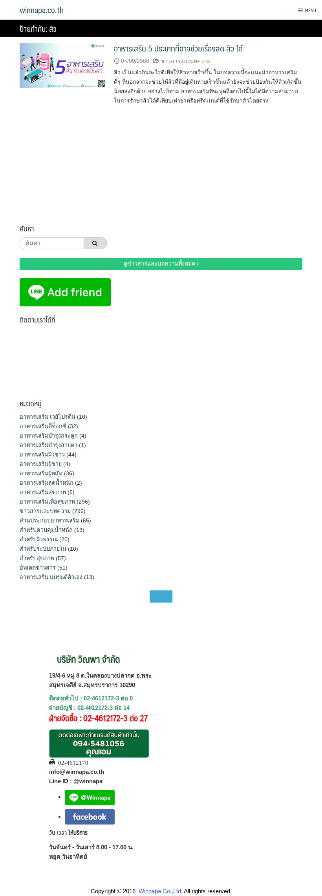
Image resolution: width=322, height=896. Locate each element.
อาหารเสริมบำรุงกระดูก (49, 435)
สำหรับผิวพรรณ (39, 539)
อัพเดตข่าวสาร (38, 567)
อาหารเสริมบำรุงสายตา (48, 445)
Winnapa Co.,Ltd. (161, 891)
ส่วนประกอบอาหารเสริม (49, 520)
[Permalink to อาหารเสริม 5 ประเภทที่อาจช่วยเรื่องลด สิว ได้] (63, 65)
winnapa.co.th (42, 9)
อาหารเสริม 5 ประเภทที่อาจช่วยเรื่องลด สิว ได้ (178, 48)
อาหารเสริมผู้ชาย (41, 464)
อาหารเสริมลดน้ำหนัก (46, 483)
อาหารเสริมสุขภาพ (43, 492)
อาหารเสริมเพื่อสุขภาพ (47, 501)
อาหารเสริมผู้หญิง (41, 473)
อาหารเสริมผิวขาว (42, 454)
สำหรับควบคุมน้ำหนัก (46, 530)
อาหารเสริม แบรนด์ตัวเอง (51, 577)
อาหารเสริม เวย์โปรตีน (47, 417)
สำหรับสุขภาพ (37, 558)
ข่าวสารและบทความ (185, 61)
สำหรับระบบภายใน (43, 549)
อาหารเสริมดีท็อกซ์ (43, 426)
